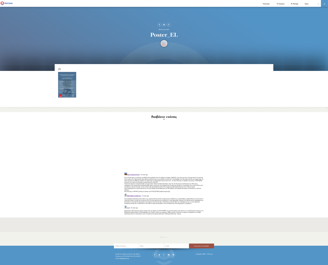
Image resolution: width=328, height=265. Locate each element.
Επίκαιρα (266, 4)
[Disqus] (164, 148)
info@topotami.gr (124, 258)
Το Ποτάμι (294, 4)
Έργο (307, 4)
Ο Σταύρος (281, 4)
